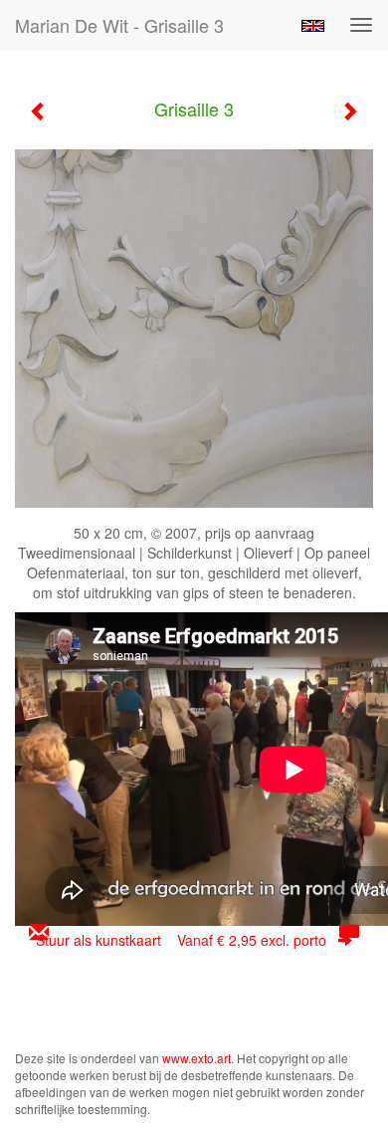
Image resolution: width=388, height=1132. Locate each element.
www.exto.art (196, 1057)
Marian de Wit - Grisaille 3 (119, 25)
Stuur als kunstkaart (181, 940)
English (312, 26)
